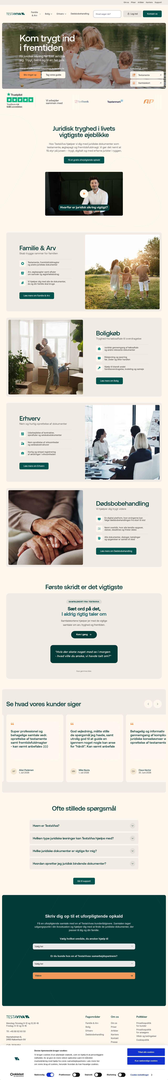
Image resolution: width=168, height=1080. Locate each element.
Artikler (141, 2)
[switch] (76, 1075)
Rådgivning (109, 357)
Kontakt (115, 1038)
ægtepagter (38, 272)
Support (158, 2)
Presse (114, 1042)
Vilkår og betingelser (146, 1036)
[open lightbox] (84, 194)
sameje (140, 369)
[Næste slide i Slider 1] (157, 704)
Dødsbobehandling (95, 1034)
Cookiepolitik (142, 1040)
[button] (35, 14)
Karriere (149, 2)
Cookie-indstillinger (139, 1075)
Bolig (88, 1027)
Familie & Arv (92, 1023)
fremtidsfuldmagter (49, 262)
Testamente (33, 262)
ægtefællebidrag (51, 274)
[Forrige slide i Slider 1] (148, 704)
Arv (29, 272)
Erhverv (89, 1031)
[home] (15, 14)
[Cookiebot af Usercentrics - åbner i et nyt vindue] (17, 1075)
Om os (126, 2)
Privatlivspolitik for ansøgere (143, 1031)
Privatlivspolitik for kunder (143, 1024)
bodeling (129, 369)
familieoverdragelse (114, 369)
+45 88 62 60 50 (18, 1031)
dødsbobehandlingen (120, 520)
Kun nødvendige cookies (146, 1061)
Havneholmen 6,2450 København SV (16, 1038)
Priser (133, 2)
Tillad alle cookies (146, 1052)
